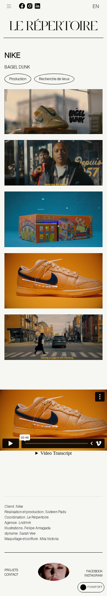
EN (95, 6)
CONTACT (11, 574)
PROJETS (11, 570)
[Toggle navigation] (9, 6)
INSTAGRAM (93, 575)
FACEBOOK (94, 571)
